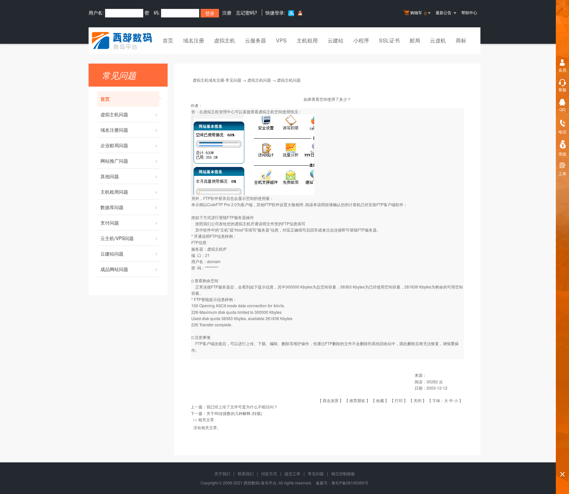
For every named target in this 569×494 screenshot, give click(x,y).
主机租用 (307, 40)
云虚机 (438, 40)
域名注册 (193, 40)
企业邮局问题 (114, 145)
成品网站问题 (114, 269)
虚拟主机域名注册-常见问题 (217, 80)
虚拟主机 (224, 40)
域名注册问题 (114, 129)
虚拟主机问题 (114, 114)
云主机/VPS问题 (117, 238)
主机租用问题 (114, 191)
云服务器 (255, 40)
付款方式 (269, 473)
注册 (226, 12)
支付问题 (109, 222)
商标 (461, 40)
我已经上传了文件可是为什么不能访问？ (242, 406)
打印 (399, 400)
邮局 (415, 40)
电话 (562, 131)
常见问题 (316, 473)
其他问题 (109, 176)
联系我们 (246, 473)
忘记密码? (246, 12)
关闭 (417, 400)
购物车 (418, 13)
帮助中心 (469, 12)
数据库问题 (111, 207)
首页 (168, 40)
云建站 (335, 40)
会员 (562, 69)
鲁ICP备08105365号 (350, 482)
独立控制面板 (343, 473)
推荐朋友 (357, 400)
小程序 (361, 40)
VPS (281, 40)
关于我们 (222, 473)
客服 (562, 89)
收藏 (380, 400)
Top (562, 463)
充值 (562, 153)
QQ (562, 109)
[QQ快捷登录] (299, 12)
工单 (562, 173)
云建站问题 (111, 253)
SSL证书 (389, 40)
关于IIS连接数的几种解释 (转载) (234, 413)
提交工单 (292, 473)
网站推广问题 (114, 160)
